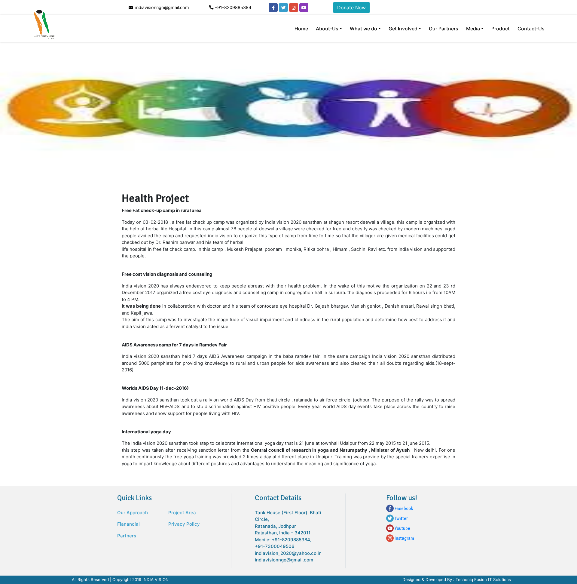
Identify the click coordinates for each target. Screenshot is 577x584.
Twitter (401, 518)
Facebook (403, 508)
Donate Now (351, 8)
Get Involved (403, 29)
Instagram (404, 538)
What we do (363, 29)
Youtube (402, 528)
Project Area (182, 512)
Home (301, 29)
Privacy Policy (184, 524)
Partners (126, 536)
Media (473, 29)
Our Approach (132, 512)
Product (500, 29)
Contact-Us (531, 29)
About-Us (327, 29)
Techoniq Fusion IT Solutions (483, 579)
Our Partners (443, 29)
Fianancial (128, 524)
